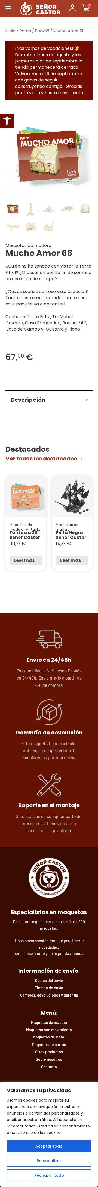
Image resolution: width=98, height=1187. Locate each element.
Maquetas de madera (49, 1022)
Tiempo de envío (49, 987)
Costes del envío (49, 980)
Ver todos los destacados (41, 458)
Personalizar (49, 1160)
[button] (7, 121)
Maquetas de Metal (49, 1036)
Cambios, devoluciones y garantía (49, 994)
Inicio (10, 31)
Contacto (49, 1066)
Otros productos (49, 1051)
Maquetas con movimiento (49, 1029)
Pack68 (42, 31)
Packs (25, 31)
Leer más (24, 560)
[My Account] (72, 8)
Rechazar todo (49, 1175)
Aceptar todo (49, 1146)
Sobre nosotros (49, 1058)
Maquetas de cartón (49, 1044)
